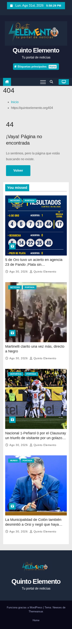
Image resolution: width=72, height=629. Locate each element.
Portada (29, 200)
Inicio (15, 102)
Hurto (52, 66)
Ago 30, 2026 (19, 271)
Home (36, 620)
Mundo (14, 460)
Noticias (15, 200)
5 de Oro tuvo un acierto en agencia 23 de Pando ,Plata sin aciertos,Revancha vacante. (33, 264)
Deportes (15, 374)
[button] (52, 82)
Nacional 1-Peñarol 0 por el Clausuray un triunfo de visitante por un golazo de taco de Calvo (35, 438)
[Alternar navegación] (43, 82)
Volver (18, 170)
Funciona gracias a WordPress (25, 607)
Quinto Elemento (36, 50)
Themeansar (36, 611)
